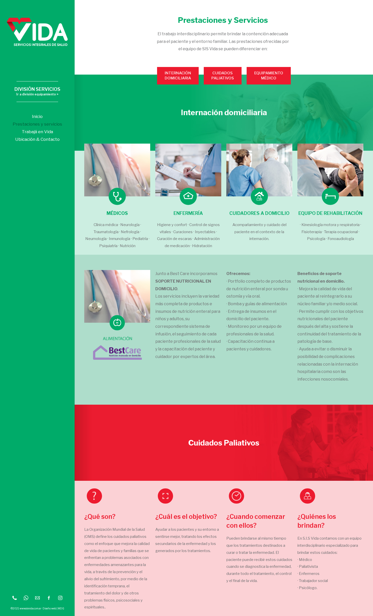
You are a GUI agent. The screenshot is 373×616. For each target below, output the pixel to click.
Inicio (37, 116)
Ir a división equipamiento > (37, 94)
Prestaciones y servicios (37, 124)
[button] (178, 75)
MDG (61, 608)
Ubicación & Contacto (37, 139)
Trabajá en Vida (37, 131)
